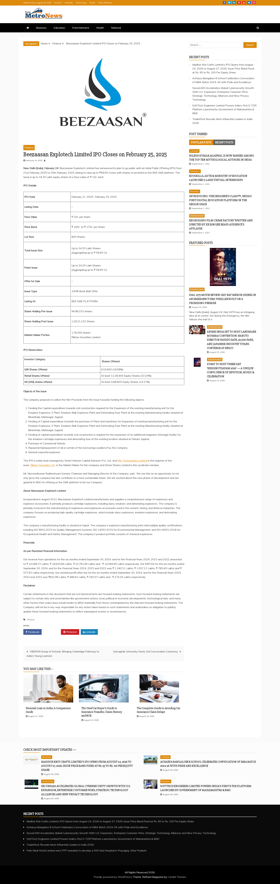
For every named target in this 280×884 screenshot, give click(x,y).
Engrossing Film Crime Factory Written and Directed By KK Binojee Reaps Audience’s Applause (221, 224)
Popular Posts (201, 142)
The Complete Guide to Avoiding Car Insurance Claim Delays (158, 710)
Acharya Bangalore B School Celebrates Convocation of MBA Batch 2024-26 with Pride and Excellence (87, 827)
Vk (249, 2)
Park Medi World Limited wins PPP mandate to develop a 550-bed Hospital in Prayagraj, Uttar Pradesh (86, 850)
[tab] (201, 142)
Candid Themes (177, 876)
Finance (58, 2)
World (92, 2)
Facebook (224, 2)
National (116, 27)
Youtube (244, 2)
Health (100, 27)
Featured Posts (201, 243)
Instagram (254, 2)
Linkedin (234, 2)
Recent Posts (224, 142)
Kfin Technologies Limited (132, 460)
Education (59, 27)
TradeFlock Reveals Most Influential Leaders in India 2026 (60, 844)
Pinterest (239, 2)
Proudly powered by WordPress (112, 876)
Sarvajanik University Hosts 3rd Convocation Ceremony (145, 651)
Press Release (105, 2)
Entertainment (80, 27)
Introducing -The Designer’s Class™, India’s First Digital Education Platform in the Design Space (220, 200)
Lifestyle (69, 2)
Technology (81, 2)
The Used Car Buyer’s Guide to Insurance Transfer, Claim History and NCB (101, 712)
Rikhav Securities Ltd (42, 465)
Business (41, 27)
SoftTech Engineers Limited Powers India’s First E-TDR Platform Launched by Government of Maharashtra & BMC (224, 109)
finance (31, 619)
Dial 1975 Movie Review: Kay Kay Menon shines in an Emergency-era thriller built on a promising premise (222, 299)
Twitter (229, 2)
